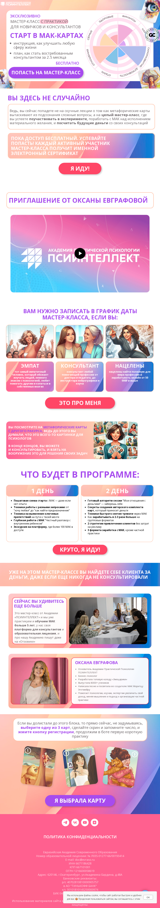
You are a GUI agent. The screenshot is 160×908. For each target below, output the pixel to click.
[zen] (94, 822)
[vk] (75, 822)
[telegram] (65, 822)
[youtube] (85, 822)
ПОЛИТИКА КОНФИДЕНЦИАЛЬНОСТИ (80, 836)
